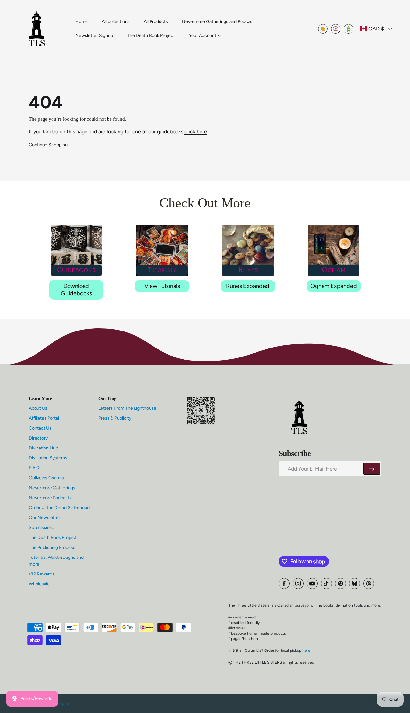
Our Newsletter (44, 517)
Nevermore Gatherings (52, 488)
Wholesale (39, 584)
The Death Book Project (53, 537)
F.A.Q (34, 468)
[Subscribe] (371, 469)
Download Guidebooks (76, 289)
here (306, 650)
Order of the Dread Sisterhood (59, 507)
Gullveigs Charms (46, 478)
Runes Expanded (247, 285)
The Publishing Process (52, 547)
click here (195, 132)
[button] (205, 35)
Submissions (41, 527)
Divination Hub (43, 448)
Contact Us (40, 428)
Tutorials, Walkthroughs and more (56, 561)
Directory (38, 438)
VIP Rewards (41, 574)
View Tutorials (162, 285)
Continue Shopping (48, 144)
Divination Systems (48, 458)
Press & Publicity (114, 418)
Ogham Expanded (333, 285)
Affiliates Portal (44, 418)
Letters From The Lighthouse (127, 408)
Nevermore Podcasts (50, 497)
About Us (38, 408)
